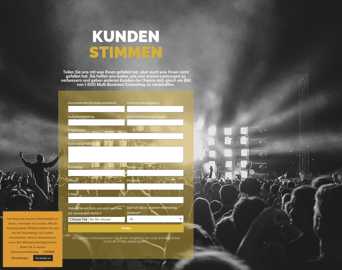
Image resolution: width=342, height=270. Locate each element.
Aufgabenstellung (81, 117)
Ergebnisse (76, 130)
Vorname (75, 167)
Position (133, 181)
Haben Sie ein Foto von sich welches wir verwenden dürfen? (95, 210)
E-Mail (72, 194)
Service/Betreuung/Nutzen (146, 117)
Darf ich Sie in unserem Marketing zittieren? (152, 210)
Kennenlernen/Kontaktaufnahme (92, 103)
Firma (72, 181)
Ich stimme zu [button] (43, 258)
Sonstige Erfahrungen (84, 144)
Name (131, 167)
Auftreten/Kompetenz (143, 103)
